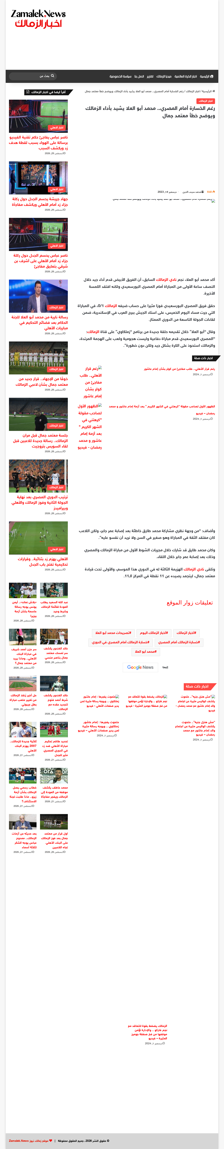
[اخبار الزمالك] (39, 19)
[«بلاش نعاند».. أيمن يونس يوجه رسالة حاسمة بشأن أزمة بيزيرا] (23, 590)
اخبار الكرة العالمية (186, 76)
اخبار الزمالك (193, 91)
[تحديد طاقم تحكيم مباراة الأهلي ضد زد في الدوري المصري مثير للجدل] (54, 729)
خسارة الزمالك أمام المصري (178, 642)
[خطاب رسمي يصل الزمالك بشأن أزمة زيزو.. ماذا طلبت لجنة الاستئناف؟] (23, 775)
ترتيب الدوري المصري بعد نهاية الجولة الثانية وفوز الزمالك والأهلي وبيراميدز (40, 503)
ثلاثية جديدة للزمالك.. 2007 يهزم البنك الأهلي (23, 746)
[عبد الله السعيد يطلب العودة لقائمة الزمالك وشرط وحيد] (54, 590)
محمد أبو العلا (145, 652)
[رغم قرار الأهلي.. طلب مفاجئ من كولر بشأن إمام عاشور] (90, 383)
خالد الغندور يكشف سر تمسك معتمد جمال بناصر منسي (56, 653)
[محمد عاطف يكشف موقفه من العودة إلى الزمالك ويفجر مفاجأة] (54, 775)
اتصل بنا (139, 76)
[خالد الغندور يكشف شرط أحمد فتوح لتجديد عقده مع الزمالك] (54, 683)
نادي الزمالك (166, 280)
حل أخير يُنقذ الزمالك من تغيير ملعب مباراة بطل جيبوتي (23, 700)
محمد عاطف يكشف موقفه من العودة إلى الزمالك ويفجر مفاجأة (54, 792)
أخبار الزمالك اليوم (153, 633)
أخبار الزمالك (185, 633)
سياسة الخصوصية (120, 76)
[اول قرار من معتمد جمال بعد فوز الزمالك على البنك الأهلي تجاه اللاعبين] (54, 822)
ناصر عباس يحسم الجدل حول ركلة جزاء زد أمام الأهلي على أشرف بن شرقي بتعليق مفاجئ (41, 261)
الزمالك (111, 306)
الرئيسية (205, 76)
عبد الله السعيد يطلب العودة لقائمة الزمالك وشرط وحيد (54, 607)
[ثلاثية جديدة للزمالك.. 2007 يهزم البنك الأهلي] (23, 729)
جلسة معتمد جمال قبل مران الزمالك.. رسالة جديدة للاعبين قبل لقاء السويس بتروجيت (40, 441)
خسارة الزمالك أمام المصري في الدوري (119, 642)
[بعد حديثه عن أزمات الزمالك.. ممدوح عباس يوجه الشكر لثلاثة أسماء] (23, 822)
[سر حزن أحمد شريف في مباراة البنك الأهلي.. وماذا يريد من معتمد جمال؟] (23, 637)
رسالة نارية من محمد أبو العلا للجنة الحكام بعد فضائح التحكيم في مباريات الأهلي (40, 323)
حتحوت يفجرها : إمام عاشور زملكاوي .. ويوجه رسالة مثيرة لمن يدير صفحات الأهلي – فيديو (98, 726)
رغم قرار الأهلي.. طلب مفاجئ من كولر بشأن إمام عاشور (179, 369)
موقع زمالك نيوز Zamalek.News (28, 1141)
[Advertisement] (147, 34)
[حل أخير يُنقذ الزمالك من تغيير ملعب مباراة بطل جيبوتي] (23, 683)
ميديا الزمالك (164, 76)
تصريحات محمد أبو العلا (112, 633)
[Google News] (140, 667)
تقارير (150, 76)
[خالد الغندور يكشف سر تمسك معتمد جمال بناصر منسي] (54, 636)
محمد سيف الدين (192, 192)
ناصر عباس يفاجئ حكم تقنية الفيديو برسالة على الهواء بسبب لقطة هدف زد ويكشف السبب (38, 143)
